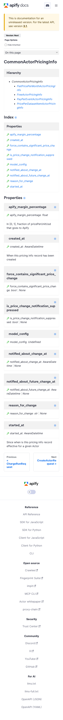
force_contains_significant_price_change (31, 147)
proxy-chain (30, 609)
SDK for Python (31, 530)
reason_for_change (21, 181)
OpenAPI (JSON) (31, 699)
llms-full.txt (31, 691)
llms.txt (31, 683)
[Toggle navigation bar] (56, 5)
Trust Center (30, 626)
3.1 (25, 26)
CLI (32, 553)
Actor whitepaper (30, 601)
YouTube (30, 658)
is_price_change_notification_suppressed (30, 156)
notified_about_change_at (25, 170)
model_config (18, 164)
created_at (16, 140)
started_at (16, 186)
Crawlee (30, 570)
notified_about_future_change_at (30, 175)
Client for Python (31, 545)
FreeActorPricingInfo (29, 94)
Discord (30, 643)
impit (30, 586)
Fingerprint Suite (30, 578)
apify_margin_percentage (25, 134)
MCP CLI (30, 593)
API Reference (31, 514)
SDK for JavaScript (31, 522)
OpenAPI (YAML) (31, 707)
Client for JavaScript (31, 537)
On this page (13, 52)
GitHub (30, 666)
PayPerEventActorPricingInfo (34, 99)
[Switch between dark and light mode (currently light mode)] (31, 492)
